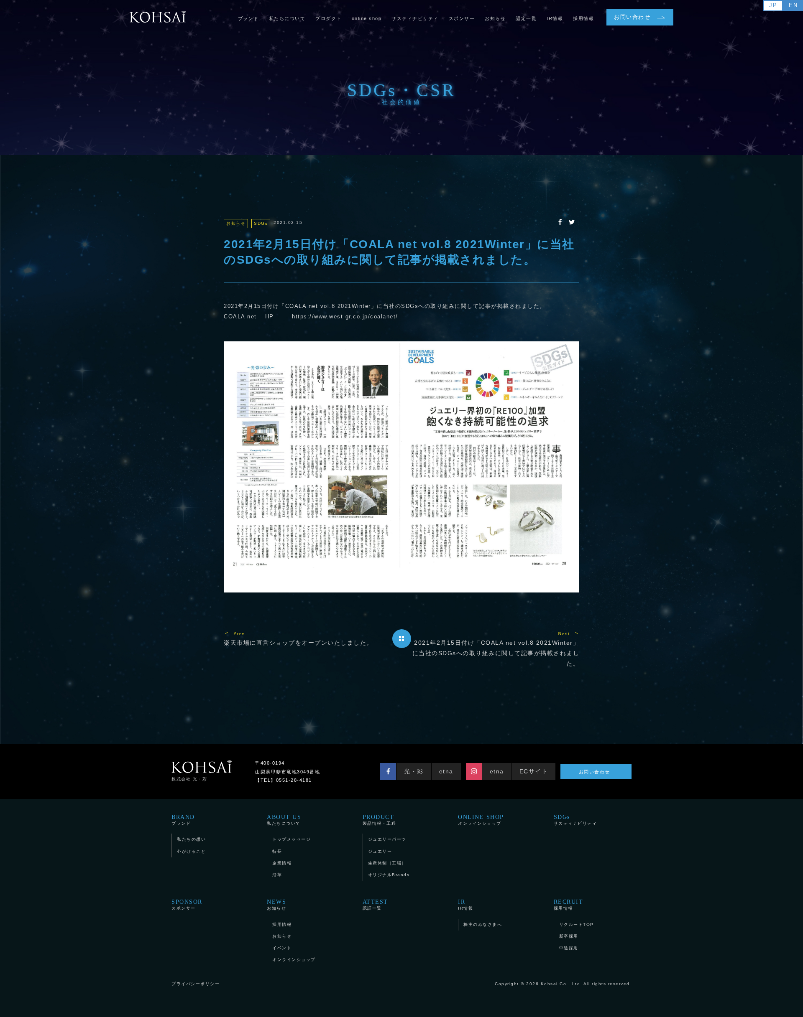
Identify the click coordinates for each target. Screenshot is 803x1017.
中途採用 (568, 948)
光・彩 (414, 771)
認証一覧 (375, 904)
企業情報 (282, 863)
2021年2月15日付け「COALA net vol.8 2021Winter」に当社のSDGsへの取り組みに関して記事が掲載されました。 (496, 649)
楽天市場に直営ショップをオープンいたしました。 (298, 638)
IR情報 (465, 904)
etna (446, 771)
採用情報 (282, 924)
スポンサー (186, 904)
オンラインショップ (481, 820)
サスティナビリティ (575, 820)
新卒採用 (568, 936)
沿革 (277, 874)
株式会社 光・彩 (189, 779)
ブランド (183, 820)
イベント (282, 948)
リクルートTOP (576, 924)
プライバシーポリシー (195, 983)
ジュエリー (380, 851)
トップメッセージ (291, 839)
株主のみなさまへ (482, 924)
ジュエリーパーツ (387, 839)
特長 (277, 851)
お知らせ (276, 904)
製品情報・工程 (379, 820)
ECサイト (533, 771)
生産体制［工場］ (387, 863)
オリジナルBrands (389, 874)
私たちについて (284, 820)
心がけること (191, 851)
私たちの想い (191, 839)
